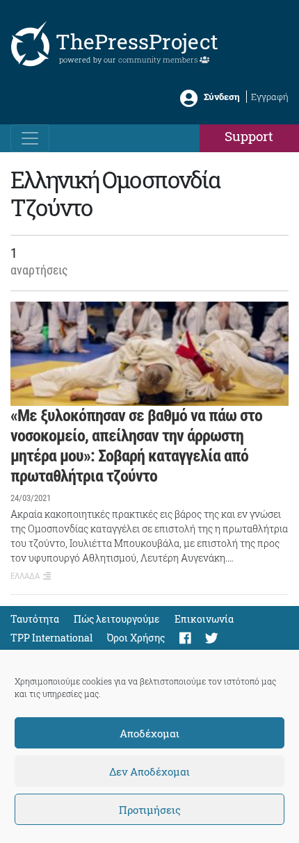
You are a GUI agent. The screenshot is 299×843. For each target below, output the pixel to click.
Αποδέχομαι (149, 733)
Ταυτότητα (34, 618)
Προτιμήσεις (150, 810)
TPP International (51, 637)
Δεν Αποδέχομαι (149, 771)
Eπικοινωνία (204, 618)
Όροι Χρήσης (136, 637)
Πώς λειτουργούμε (117, 618)
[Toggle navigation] (29, 138)
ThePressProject (137, 41)
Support (249, 136)
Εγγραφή (270, 96)
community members (159, 59)
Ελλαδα (25, 576)
